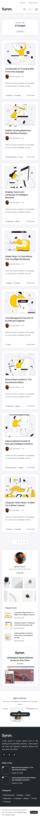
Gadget (20, 795)
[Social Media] (4, 755)
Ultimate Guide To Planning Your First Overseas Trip (24, 624)
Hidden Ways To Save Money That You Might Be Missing (18, 257)
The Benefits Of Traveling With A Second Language (19, 70)
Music (26, 798)
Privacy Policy (22, 812)
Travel (34, 798)
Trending (7, 802)
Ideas (28, 795)
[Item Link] (20, 53)
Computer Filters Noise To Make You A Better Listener (20, 504)
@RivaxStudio (20, 567)
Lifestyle (18, 798)
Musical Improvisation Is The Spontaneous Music (18, 380)
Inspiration (7, 798)
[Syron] (7, 9)
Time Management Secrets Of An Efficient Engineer (19, 319)
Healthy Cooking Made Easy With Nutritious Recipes (18, 131)
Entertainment (8, 795)
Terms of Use (9, 815)
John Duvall (16, 76)
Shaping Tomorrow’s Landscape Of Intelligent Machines (16, 195)
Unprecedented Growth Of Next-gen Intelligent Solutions (19, 442)
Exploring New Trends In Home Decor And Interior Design (23, 635)
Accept (33, 812)
